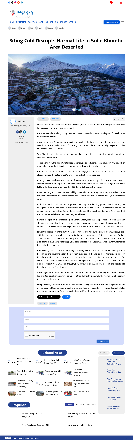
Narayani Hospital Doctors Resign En (33, 415)
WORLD (72, 22)
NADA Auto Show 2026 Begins (114, 398)
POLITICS (32, 22)
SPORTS (63, 22)
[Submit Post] (118, 2)
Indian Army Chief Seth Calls (80, 425)
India (40, 28)
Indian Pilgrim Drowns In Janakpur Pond (81, 362)
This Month (91, 404)
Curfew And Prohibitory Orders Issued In (80, 372)
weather (52, 303)
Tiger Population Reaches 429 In (36, 425)
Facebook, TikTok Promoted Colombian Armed (114, 362)
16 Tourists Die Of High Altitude (26, 393)
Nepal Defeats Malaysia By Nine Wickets (25, 438)
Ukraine (62, 28)
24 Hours (69, 404)
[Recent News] (115, 2)
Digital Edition (43, 119)
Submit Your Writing (112, 22)
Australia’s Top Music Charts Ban (114, 371)
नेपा (111, 2)
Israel (23, 28)
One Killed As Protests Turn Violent (25, 373)
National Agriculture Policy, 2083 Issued (82, 415)
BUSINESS (43, 22)
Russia (50, 28)
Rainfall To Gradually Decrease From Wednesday (25, 383)
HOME (11, 22)
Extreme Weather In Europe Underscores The (25, 361)
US (32, 28)
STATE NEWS (55, 119)
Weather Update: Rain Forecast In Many (53, 393)
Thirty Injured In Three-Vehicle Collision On (54, 384)
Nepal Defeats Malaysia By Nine (113, 389)
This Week (80, 404)
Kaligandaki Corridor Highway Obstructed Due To (81, 383)
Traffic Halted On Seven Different (113, 407)
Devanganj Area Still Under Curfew (53, 373)
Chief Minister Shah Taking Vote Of (51, 362)
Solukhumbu (42, 303)
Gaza (14, 28)
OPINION (53, 22)
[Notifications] (121, 2)
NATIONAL (21, 22)
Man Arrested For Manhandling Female (115, 380)
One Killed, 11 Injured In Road (81, 393)
